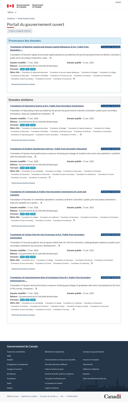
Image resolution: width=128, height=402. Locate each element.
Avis (62, 396)
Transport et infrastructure (55, 378)
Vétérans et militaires (91, 369)
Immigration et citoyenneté (17, 364)
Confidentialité (72, 396)
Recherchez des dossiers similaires (23, 84)
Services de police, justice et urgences (59, 374)
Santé (9, 383)
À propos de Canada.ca (49, 396)
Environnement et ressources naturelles (60, 360)
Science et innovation (91, 360)
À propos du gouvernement (93, 352)
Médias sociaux (13, 396)
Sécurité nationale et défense (56, 364)
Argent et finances (52, 388)
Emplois (10, 360)
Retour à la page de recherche (20, 31)
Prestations (11, 378)
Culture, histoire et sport (54, 369)
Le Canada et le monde (53, 383)
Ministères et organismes (54, 352)
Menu (13, 12)
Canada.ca (11, 18)
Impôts (9, 388)
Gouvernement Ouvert (26, 18)
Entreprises (11, 374)
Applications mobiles (29, 396)
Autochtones (88, 364)
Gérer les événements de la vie (94, 378)
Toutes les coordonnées (16, 352)
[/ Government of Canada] (25, 6)
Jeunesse (86, 374)
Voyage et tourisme (14, 369)
